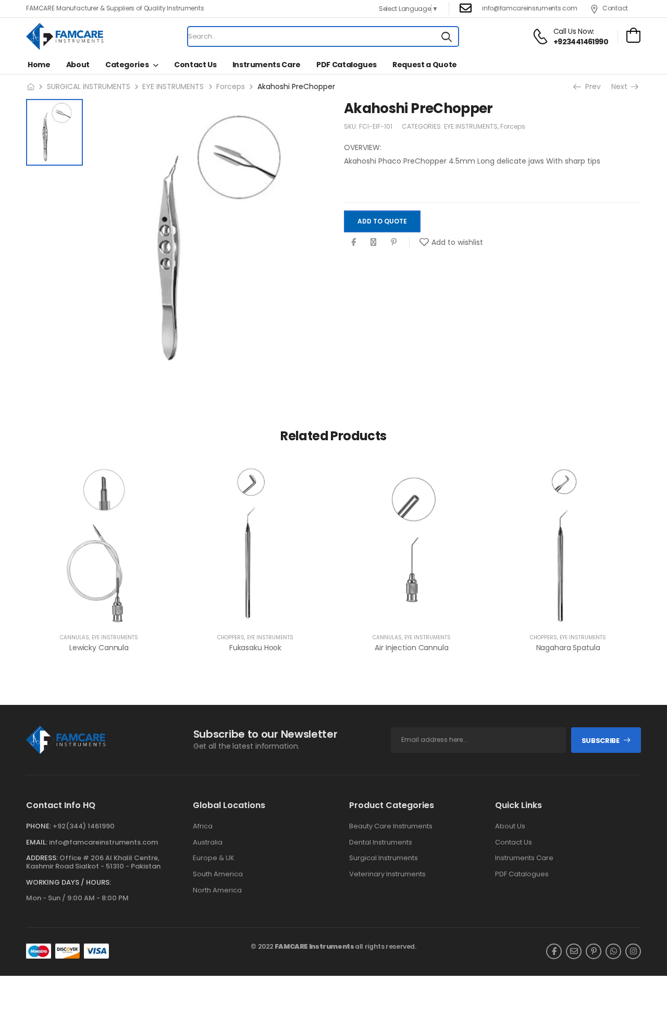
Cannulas (74, 637)
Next (620, 86)
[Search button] (447, 36)
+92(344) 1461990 (84, 826)
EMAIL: (36, 842)
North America (217, 890)
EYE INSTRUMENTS (173, 86)
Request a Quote (424, 64)
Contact (615, 8)
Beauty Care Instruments (391, 826)
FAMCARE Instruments (314, 946)
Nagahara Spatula (568, 647)
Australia (208, 842)
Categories (127, 64)
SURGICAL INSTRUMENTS (88, 86)
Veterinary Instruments (387, 874)
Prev (592, 86)
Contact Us (195, 64)
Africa (203, 826)
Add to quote (382, 221)
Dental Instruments (380, 842)
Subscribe (601, 741)
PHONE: (38, 826)
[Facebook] (353, 242)
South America (218, 874)
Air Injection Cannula (411, 647)
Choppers (230, 637)
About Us (510, 826)
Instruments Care (266, 64)
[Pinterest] (394, 242)
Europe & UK (213, 858)
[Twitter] (373, 242)
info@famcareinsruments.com (529, 8)
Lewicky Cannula (99, 647)
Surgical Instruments (383, 858)
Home (39, 64)
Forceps (230, 86)
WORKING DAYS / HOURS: (68, 882)
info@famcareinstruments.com (103, 842)
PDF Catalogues (346, 64)
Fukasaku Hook (255, 647)
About (78, 64)
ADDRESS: (42, 858)
